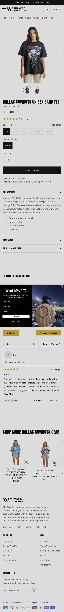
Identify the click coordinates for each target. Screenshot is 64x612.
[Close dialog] (62, 286)
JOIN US (16, 316)
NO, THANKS (16, 321)
